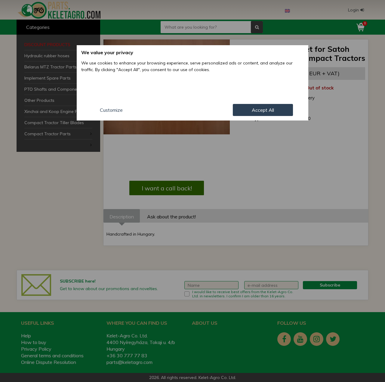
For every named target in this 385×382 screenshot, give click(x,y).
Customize (111, 110)
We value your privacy (107, 52)
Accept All (263, 110)
